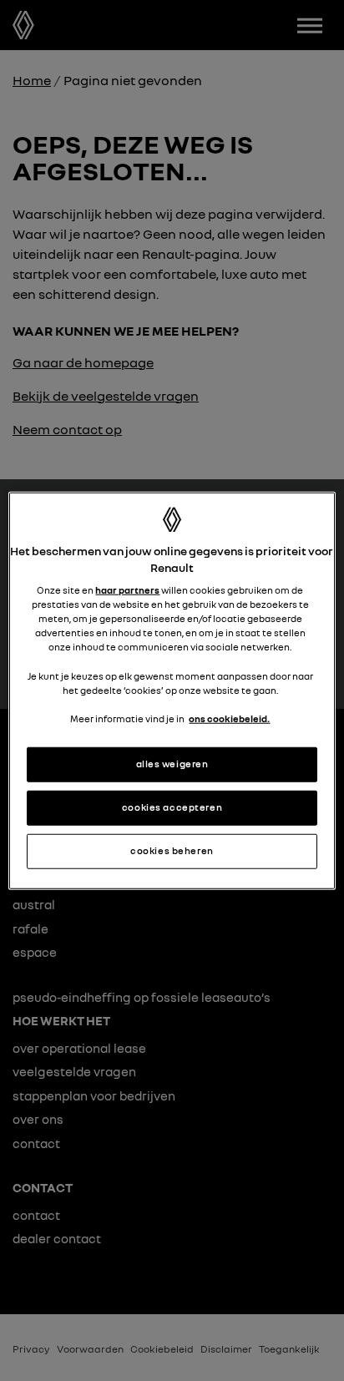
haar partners (127, 590)
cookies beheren (172, 850)
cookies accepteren (172, 806)
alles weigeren (172, 764)
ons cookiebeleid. (229, 718)
